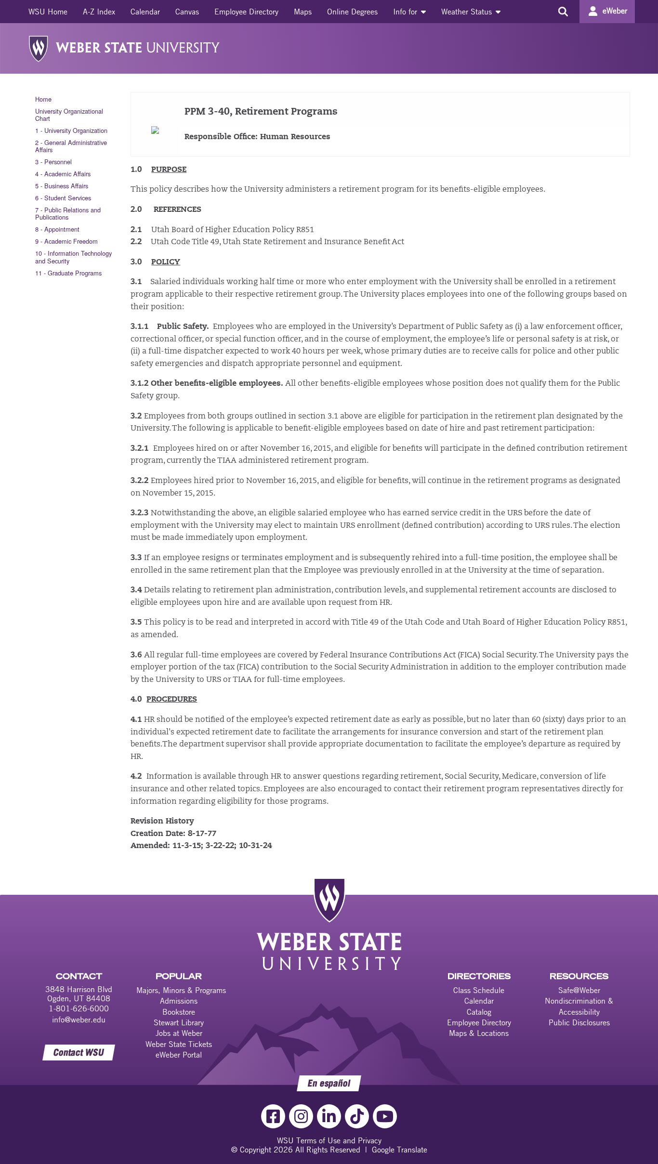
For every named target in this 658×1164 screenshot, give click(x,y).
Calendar (145, 11)
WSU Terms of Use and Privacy (329, 1140)
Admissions (178, 1001)
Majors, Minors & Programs (181, 990)
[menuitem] (48, 11)
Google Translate (399, 1149)
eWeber (615, 10)
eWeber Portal (179, 1054)
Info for (406, 11)
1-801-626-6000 (79, 1008)
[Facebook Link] (273, 1116)
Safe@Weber (579, 990)
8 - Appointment (57, 229)
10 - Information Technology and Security (73, 256)
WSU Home (47, 11)
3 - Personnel (53, 161)
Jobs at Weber (179, 1033)
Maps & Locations (479, 1033)
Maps (303, 11)
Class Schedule (478, 990)
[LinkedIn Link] (329, 1116)
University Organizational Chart (69, 114)
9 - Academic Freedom (66, 241)
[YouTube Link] (385, 1116)
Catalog (479, 1012)
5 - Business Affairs (61, 185)
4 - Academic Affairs (63, 173)
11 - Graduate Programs (68, 272)
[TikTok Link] (357, 1116)
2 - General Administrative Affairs (71, 146)
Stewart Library (179, 1022)
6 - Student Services (63, 197)
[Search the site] (563, 11)
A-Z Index (99, 11)
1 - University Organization (71, 130)
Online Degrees (352, 11)
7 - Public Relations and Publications (68, 213)
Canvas (187, 11)
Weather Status (467, 11)
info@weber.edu (78, 1019)
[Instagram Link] (301, 1116)
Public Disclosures (579, 1022)
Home (43, 99)
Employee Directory (246, 11)
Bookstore (178, 1012)
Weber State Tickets (178, 1044)
